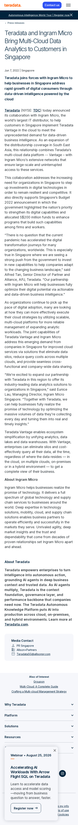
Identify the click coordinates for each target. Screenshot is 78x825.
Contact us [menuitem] (52, 5)
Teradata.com (16, 624)
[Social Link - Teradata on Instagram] (62, 773)
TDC (36, 110)
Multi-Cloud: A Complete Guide (39, 686)
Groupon (39, 681)
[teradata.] (13, 5)
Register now (23, 808)
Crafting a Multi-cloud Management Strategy (39, 691)
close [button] (71, 15)
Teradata (12, 110)
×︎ (54, 750)
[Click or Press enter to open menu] (68, 5)
